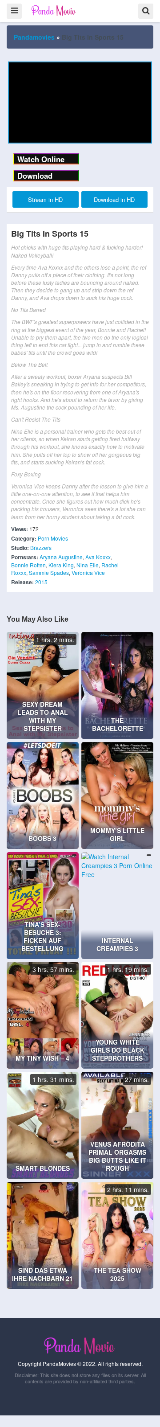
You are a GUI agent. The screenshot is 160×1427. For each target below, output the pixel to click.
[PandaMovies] (54, 10)
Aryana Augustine (61, 557)
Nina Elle (87, 565)
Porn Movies (53, 538)
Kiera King (61, 565)
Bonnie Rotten (28, 565)
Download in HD (114, 199)
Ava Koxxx (98, 557)
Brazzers (41, 547)
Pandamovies (34, 37)
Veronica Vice (88, 572)
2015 (41, 582)
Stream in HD (45, 199)
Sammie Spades (49, 572)
